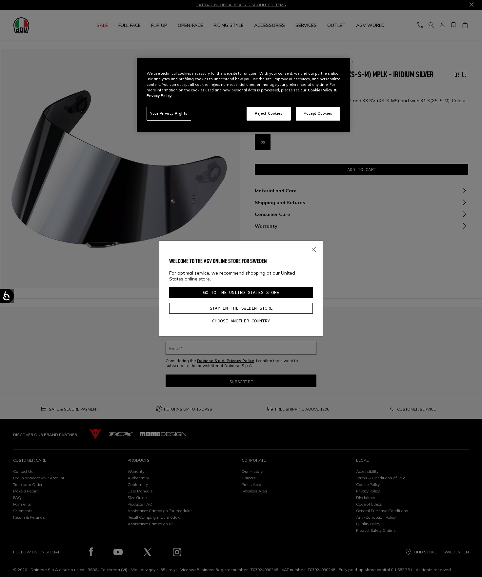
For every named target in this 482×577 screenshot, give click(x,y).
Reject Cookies (269, 113)
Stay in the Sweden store (241, 308)
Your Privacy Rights (169, 113)
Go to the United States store (241, 292)
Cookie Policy (320, 90)
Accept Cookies (318, 113)
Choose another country (241, 321)
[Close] (314, 248)
